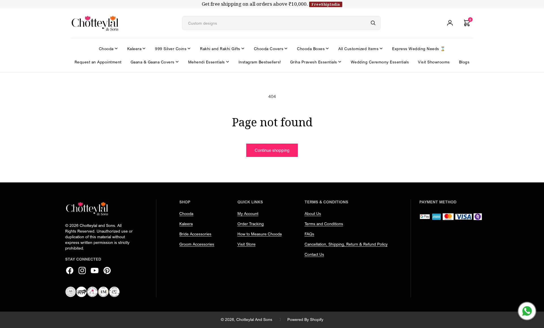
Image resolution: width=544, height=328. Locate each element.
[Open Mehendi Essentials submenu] (228, 61)
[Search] (373, 23)
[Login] (450, 23)
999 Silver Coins (170, 48)
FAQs (309, 233)
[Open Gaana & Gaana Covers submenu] (177, 61)
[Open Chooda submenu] (116, 48)
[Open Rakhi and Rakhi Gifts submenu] (243, 48)
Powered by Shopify (305, 319)
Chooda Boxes (311, 48)
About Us (313, 213)
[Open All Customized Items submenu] (381, 48)
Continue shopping (272, 150)
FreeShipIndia (325, 4)
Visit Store (246, 244)
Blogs (464, 61)
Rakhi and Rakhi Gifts (220, 48)
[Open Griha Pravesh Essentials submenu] (340, 61)
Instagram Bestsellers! (260, 61)
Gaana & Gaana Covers (153, 61)
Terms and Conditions (324, 223)
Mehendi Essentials (206, 61)
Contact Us (314, 254)
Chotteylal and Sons (254, 319)
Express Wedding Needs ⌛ (418, 48)
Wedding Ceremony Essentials (380, 61)
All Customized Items (358, 48)
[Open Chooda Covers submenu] (286, 48)
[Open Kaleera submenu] (144, 48)
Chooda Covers (269, 48)
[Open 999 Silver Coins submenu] (189, 48)
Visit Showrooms (434, 61)
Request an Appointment (98, 61)
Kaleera (134, 48)
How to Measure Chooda (259, 233)
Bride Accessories (195, 233)
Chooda (106, 48)
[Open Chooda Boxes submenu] (327, 48)
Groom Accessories (196, 244)
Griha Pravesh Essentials (313, 61)
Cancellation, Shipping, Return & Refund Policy (346, 244)
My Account (247, 213)
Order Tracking (250, 223)
